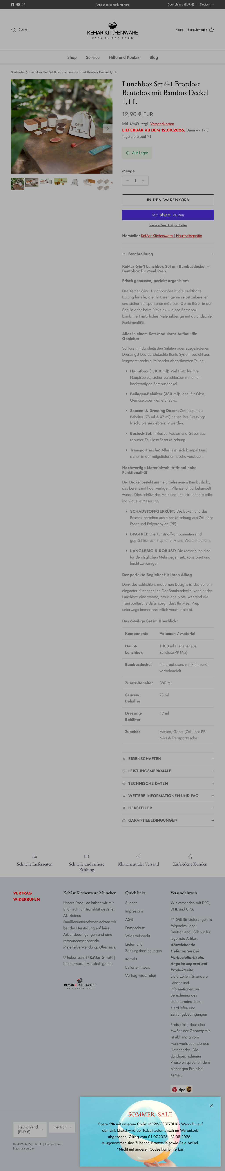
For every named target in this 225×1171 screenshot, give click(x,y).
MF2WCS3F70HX (163, 1124)
